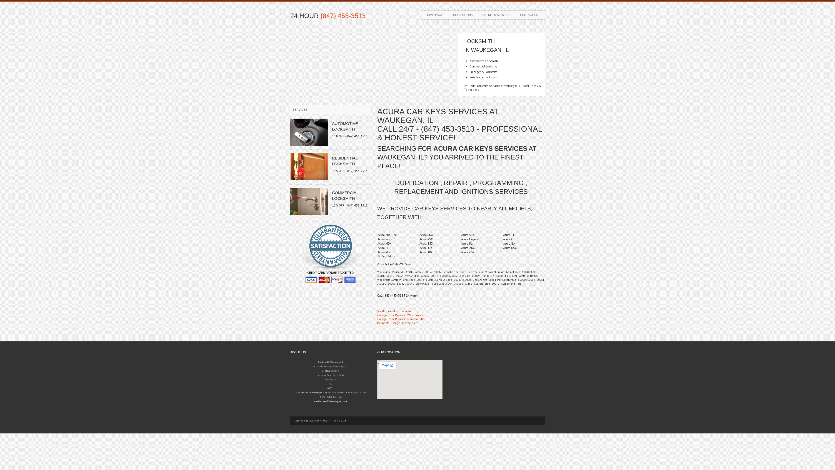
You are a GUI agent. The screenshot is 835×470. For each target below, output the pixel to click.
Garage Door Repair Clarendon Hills (400, 319)
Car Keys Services (496, 15)
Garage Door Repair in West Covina (400, 315)
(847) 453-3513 (343, 15)
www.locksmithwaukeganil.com (330, 401)
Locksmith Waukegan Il (311, 392)
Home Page (434, 15)
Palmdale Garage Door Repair (397, 323)
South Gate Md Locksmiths (394, 311)
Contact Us (529, 15)
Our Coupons (462, 15)
